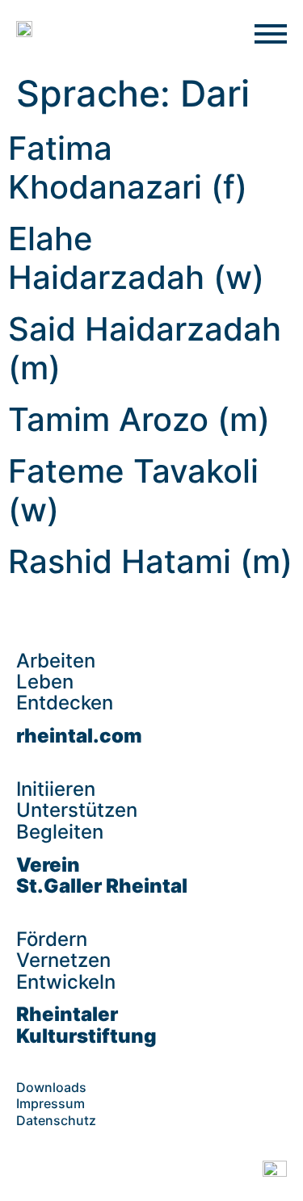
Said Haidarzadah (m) (144, 348)
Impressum (50, 1103)
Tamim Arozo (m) (139, 419)
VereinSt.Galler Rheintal (101, 875)
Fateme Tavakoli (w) (133, 490)
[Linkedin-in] (109, 1173)
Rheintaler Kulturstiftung (86, 1024)
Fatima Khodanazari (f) (127, 167)
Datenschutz (56, 1120)
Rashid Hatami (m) (150, 561)
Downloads (51, 1087)
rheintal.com (79, 735)
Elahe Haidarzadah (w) (136, 258)
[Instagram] (69, 1173)
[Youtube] (190, 1173)
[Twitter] (149, 1173)
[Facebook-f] (28, 1173)
